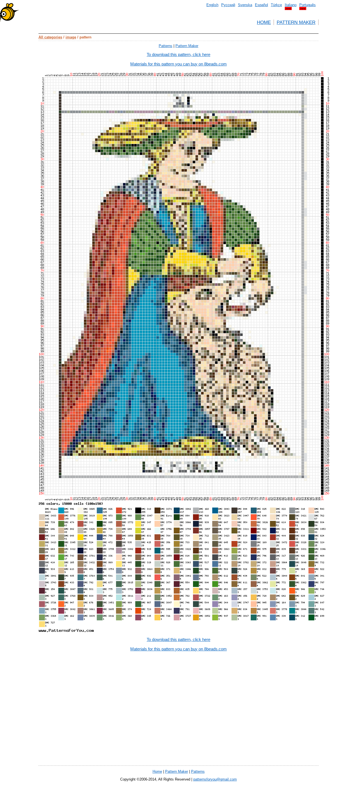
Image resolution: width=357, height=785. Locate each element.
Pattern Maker (296, 22)
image (71, 37)
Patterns (165, 46)
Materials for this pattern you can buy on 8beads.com (178, 64)
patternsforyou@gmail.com (215, 779)
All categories (50, 37)
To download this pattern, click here (178, 54)
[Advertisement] (178, 731)
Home (264, 22)
